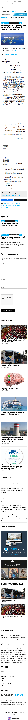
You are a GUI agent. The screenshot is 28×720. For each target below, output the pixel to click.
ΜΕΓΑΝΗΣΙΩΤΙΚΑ (4, 23)
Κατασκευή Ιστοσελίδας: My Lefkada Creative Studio (14, 712)
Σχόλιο (3, 263)
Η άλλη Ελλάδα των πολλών (10, 365)
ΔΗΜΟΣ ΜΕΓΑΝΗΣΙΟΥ (11, 54)
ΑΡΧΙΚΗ (2, 671)
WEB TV (2, 680)
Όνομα (3, 279)
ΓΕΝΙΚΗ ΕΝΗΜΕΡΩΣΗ (5, 678)
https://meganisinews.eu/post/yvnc (11, 195)
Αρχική (7, 4)
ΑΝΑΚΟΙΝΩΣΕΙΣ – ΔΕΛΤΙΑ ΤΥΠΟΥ (7, 676)
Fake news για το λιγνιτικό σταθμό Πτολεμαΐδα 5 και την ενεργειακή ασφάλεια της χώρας (12, 439)
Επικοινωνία (12, 4)
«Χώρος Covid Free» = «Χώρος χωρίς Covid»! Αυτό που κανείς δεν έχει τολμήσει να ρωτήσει (13, 467)
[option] (18, 17)
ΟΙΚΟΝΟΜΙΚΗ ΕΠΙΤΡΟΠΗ (14, 205)
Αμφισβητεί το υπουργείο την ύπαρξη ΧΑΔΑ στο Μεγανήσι (13, 238)
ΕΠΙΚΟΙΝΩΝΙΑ (3, 685)
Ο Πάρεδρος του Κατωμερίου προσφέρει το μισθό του (10, 224)
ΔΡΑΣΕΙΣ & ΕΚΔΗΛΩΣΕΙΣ (5, 682)
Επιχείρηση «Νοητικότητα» (10, 389)
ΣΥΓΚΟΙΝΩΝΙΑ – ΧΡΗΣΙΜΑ (6, 683)
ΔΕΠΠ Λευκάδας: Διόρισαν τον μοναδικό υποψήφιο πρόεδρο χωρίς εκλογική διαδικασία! (12, 490)
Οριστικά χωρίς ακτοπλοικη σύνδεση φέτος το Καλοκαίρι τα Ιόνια (13, 413)
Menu (25, 11)
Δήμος (2, 221)
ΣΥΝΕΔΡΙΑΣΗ (4, 207)
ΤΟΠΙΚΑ (2, 674)
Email (2, 287)
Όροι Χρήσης (19, 4)
